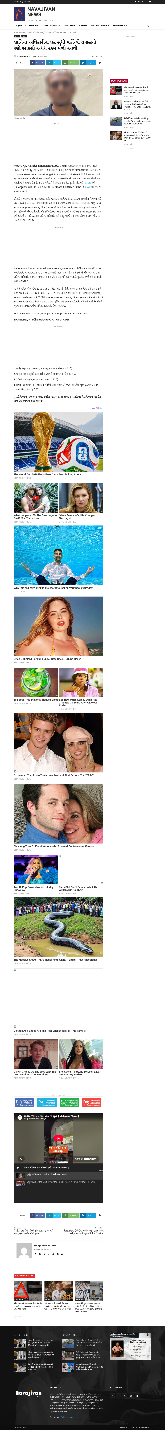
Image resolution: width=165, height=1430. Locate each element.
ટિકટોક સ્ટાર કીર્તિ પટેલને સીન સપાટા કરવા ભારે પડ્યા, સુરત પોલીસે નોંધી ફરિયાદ (33, 1232)
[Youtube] (149, 1)
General (23, 32)
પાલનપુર (87, 183)
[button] (148, 26)
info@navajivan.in (67, 1417)
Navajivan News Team (27, 56)
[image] (130, 1346)
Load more (130, 149)
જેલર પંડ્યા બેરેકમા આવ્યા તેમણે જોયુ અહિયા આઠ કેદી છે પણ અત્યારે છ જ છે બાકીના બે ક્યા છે (41, 1355)
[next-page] (19, 1318)
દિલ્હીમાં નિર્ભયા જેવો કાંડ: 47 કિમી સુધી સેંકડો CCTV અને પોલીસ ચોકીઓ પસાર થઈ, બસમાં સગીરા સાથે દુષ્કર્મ (137, 121)
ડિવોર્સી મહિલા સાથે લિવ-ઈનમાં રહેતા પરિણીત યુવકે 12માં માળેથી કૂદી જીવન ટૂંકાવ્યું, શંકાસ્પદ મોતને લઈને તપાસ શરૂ (88, 1355)
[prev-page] (15, 1318)
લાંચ (53, 187)
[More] (99, 62)
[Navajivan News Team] (15, 56)
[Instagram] (139, 1)
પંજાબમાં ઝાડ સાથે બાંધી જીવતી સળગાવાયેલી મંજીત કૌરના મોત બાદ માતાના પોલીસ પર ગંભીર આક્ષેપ (89, 1367)
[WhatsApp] (146, 1)
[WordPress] (58, 1254)
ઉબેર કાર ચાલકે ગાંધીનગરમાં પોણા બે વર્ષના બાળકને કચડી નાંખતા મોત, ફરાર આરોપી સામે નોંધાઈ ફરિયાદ (28, 1306)
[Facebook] (135, 1)
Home (16, 32)
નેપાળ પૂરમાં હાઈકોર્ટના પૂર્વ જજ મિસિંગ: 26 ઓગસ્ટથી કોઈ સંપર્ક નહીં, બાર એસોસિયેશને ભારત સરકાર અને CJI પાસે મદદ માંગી (137, 105)
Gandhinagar (18, 1299)
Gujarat (23, 36)
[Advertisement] (102, 14)
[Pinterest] (44, 1254)
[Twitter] (142, 1)
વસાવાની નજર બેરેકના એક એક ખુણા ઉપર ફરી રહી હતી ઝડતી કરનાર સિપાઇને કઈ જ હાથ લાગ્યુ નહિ (40, 1343)
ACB (89, 187)
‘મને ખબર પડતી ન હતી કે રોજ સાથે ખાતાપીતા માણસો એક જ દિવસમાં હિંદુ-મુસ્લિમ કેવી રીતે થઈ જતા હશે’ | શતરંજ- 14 (58, 1307)
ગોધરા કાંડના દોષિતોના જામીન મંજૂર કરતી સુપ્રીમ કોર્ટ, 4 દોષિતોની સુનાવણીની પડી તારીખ (83, 1232)
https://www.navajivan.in (42, 1249)
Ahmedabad (80, 1299)
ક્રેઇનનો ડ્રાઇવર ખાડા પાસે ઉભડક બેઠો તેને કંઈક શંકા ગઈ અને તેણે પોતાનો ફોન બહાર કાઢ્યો (41, 1367)
